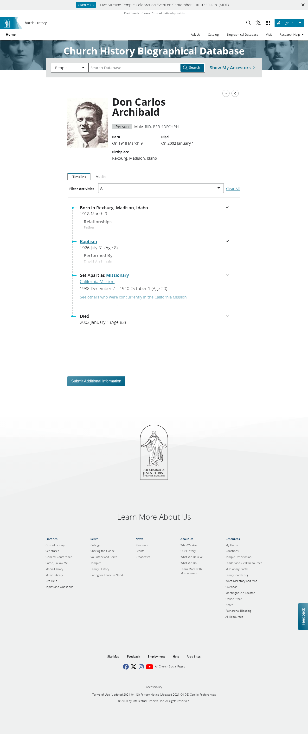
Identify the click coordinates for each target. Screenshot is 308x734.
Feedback (303, 616)
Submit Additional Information (96, 381)
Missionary (117, 275)
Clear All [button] (233, 188)
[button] (156, 212)
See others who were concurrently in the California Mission (133, 297)
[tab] (78, 177)
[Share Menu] (235, 93)
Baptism (88, 241)
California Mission (97, 281)
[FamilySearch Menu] (226, 93)
